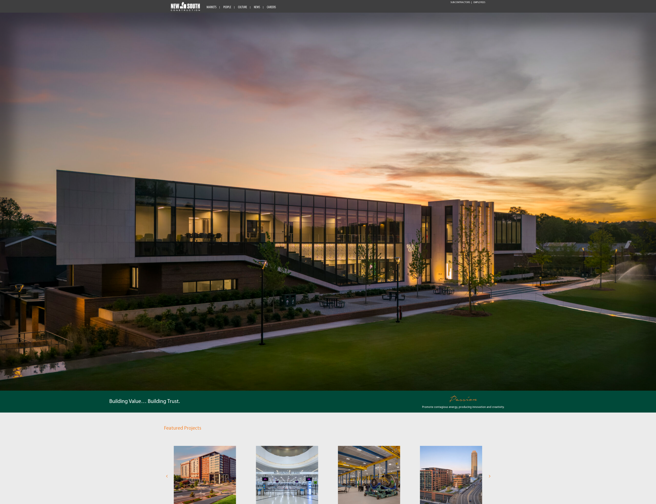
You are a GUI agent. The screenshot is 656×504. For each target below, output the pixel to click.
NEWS (257, 7)
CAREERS (271, 7)
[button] (166, 476)
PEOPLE (227, 7)
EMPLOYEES (479, 2)
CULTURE (242, 7)
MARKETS (211, 7)
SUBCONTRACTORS (460, 2)
